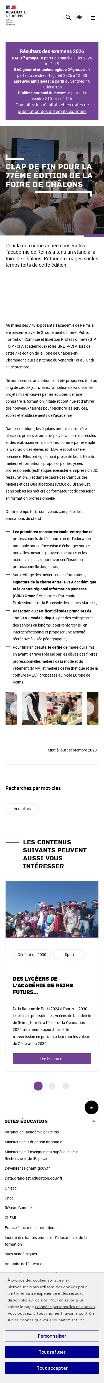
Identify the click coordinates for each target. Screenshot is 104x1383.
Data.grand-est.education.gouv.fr (33, 1178)
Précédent (17, 708)
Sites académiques (21, 1253)
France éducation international (31, 1227)
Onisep (11, 1188)
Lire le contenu (52, 1058)
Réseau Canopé (18, 1207)
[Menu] (92, 18)
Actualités (22, 808)
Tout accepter (52, 1368)
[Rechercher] (68, 18)
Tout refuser (52, 1352)
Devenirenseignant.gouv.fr (27, 1168)
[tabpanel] (52, 976)
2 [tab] (52, 1086)
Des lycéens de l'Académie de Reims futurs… (43, 986)
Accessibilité (79, 17)
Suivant (87, 708)
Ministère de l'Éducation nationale (33, 1141)
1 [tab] (38, 1086)
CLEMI (10, 1217)
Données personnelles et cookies (65, 1307)
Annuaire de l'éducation (25, 1263)
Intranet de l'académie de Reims (32, 1132)
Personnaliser (52, 1336)
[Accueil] (21, 15)
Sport (69, 954)
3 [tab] (65, 1086)
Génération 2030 (31, 954)
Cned (9, 1198)
